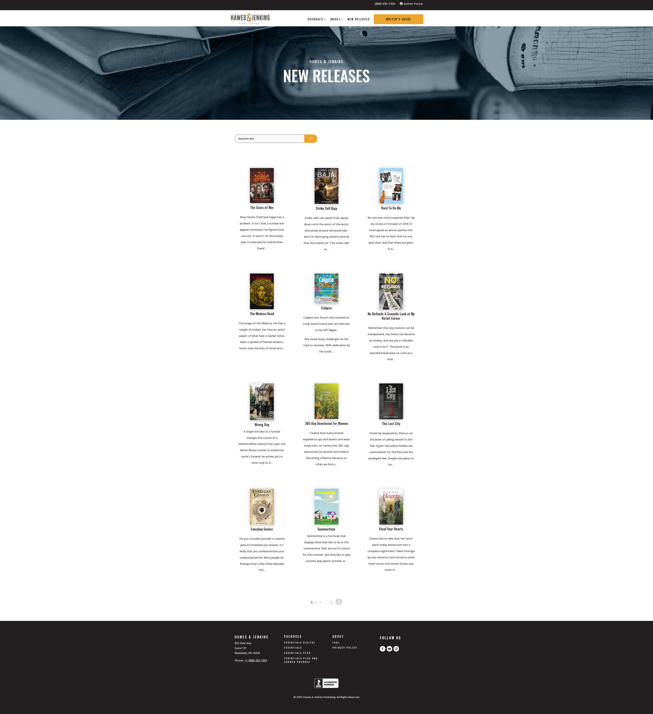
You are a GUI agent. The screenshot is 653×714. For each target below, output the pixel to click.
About (335, 19)
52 (331, 602)
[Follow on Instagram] (396, 648)
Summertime (326, 529)
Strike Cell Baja (326, 208)
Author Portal (413, 4)
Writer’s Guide (398, 19)
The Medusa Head (262, 313)
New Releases (359, 19)
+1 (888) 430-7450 (255, 660)
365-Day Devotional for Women (326, 423)
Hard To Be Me (391, 207)
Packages (315, 19)
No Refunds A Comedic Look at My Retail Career (391, 316)
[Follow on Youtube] (389, 648)
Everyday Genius (262, 529)
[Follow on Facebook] (382, 648)
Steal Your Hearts (391, 528)
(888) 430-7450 (385, 4)
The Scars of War (262, 207)
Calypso (326, 307)
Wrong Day (262, 424)
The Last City (391, 423)
